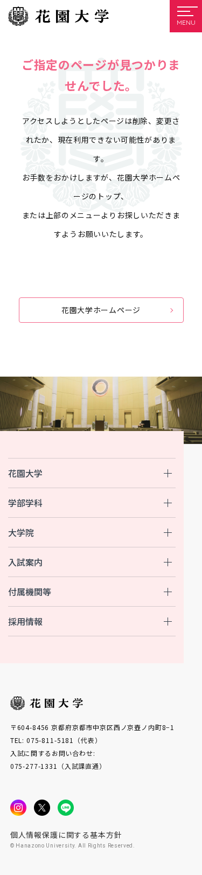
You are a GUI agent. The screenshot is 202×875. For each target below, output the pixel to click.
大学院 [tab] (21, 532)
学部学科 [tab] (25, 502)
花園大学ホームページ (101, 309)
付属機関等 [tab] (29, 591)
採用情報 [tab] (25, 621)
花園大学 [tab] (25, 473)
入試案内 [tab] (25, 561)
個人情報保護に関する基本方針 (66, 834)
